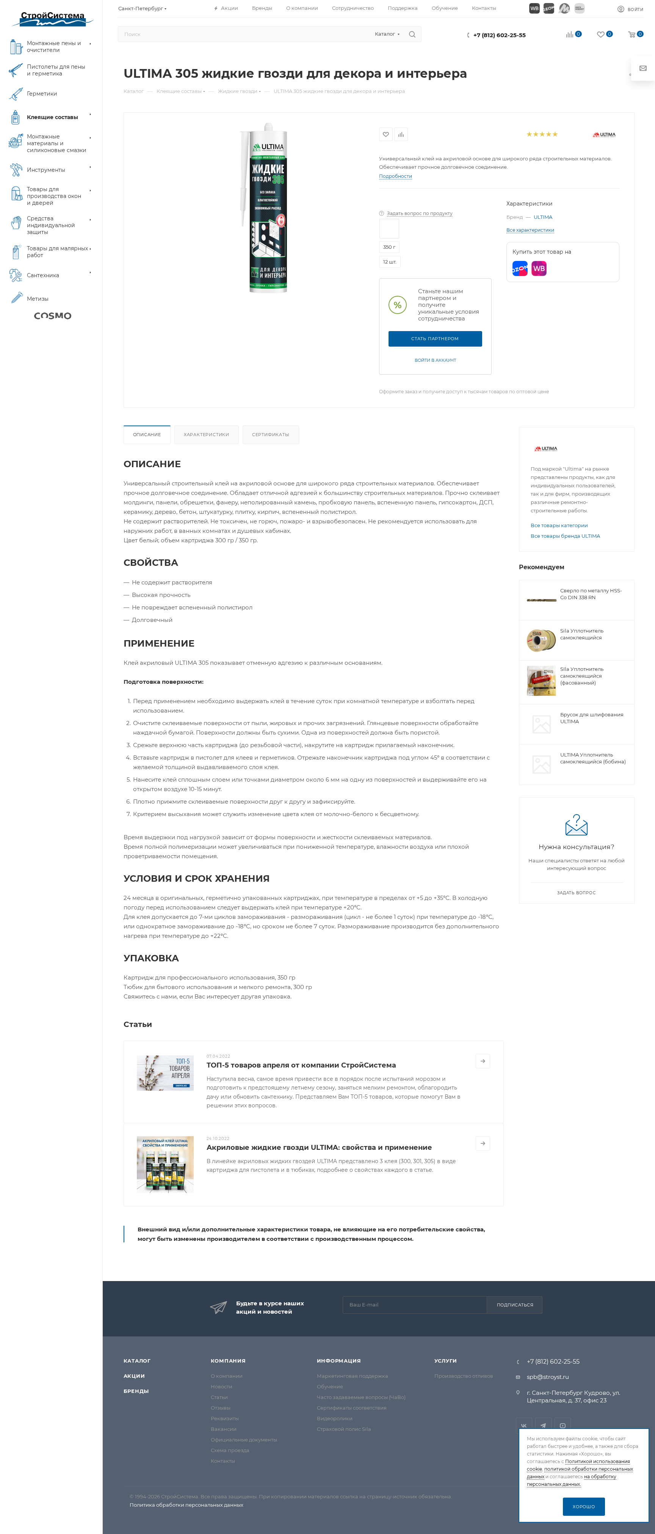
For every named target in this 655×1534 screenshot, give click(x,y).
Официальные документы (244, 1440)
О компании (227, 1376)
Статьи (219, 1397)
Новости (221, 1386)
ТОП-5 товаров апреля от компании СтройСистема (301, 1065)
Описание (147, 434)
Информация (339, 1361)
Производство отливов (463, 1376)
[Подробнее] (483, 1061)
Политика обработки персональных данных (186, 1505)
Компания (228, 1361)
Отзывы (220, 1408)
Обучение (330, 1386)
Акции (134, 1376)
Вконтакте (524, 1426)
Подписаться (515, 1305)
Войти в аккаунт (435, 360)
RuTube (563, 1426)
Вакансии (224, 1429)
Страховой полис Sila (344, 1429)
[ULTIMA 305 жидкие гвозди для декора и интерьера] (264, 208)
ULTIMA (543, 217)
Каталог (137, 1361)
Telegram (543, 1426)
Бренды (136, 1391)
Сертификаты (271, 434)
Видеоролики (335, 1418)
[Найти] (412, 34)
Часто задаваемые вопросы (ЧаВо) (361, 1397)
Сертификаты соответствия (352, 1408)
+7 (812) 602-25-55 (499, 35)
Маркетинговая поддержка (352, 1376)
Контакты (223, 1461)
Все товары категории (559, 525)
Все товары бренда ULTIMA (565, 536)
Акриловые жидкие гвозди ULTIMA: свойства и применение (319, 1147)
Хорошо (584, 1506)
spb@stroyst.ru (548, 1376)
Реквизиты (225, 1418)
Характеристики (206, 434)
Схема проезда (230, 1450)
